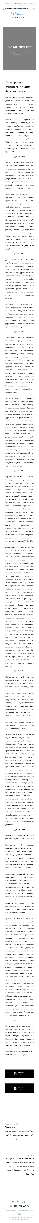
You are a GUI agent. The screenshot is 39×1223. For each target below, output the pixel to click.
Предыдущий (11, 1124)
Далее (31, 1155)
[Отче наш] (19, 1117)
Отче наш (11, 1127)
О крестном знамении (20, 1158)
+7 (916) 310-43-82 (16, 17)
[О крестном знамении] (19, 1148)
